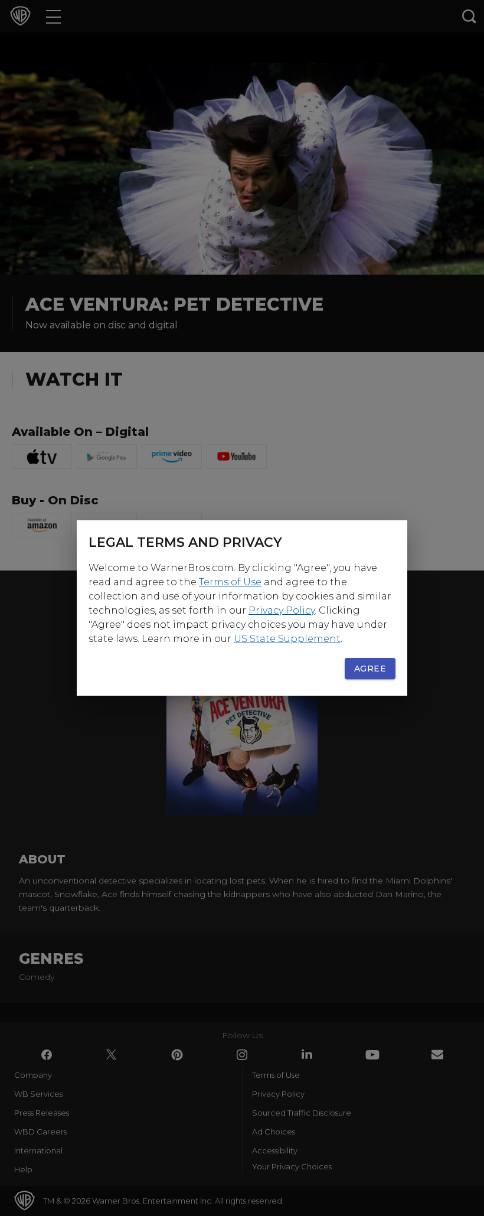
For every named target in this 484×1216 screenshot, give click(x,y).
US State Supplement (287, 638)
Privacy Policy (281, 610)
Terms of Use (230, 582)
